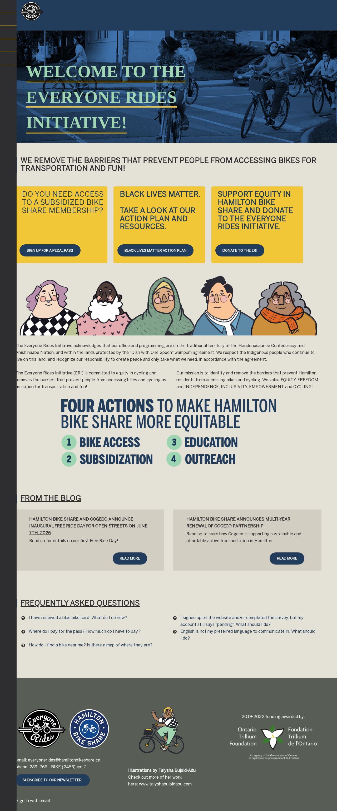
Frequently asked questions (80, 603)
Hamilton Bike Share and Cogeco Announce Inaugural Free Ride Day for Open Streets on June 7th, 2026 (88, 526)
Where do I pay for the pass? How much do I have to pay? (84, 631)
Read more (130, 558)
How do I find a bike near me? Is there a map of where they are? (90, 644)
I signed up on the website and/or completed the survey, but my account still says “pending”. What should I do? (242, 621)
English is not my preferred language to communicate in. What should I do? (247, 635)
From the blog (51, 498)
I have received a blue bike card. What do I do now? (78, 617)
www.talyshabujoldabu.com (165, 784)
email (44, 800)
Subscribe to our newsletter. (52, 780)
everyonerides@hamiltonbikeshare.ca (64, 760)
